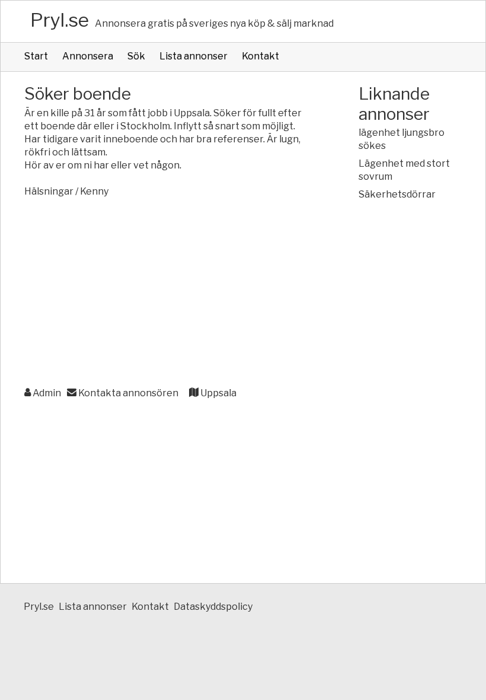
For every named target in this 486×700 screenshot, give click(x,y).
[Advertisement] (167, 293)
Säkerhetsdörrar (397, 194)
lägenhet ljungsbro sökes (402, 139)
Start (36, 56)
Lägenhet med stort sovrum (404, 170)
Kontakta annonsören (127, 393)
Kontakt (260, 56)
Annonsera (87, 56)
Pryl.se (59, 19)
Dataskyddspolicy (213, 606)
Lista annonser (193, 56)
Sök (136, 56)
